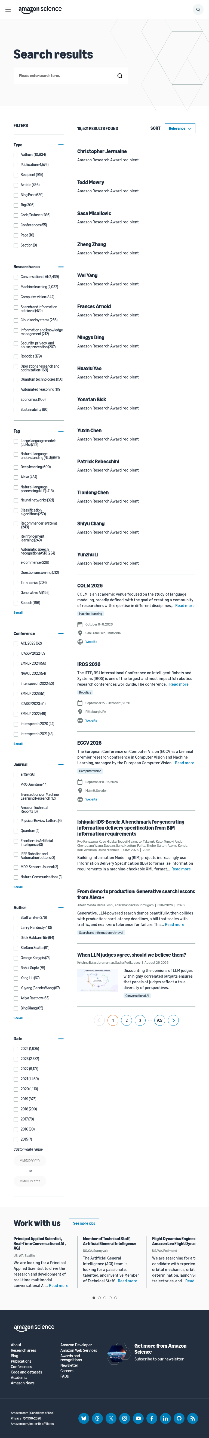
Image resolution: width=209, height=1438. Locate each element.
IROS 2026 (88, 664)
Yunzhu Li (88, 554)
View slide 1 (94, 1298)
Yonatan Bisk (91, 399)
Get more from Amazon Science (160, 1348)
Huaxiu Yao (89, 368)
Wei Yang (87, 275)
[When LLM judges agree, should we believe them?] (97, 980)
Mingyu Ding (90, 337)
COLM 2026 (90, 585)
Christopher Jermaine (102, 151)
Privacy (16, 1418)
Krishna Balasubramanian (95, 962)
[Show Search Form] (198, 9)
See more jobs (84, 1223)
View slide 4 (110, 1298)
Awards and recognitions (71, 1358)
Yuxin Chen (89, 430)
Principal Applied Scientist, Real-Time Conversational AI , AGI (40, 1243)
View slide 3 (104, 1298)
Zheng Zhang (91, 244)
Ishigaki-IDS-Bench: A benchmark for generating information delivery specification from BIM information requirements (130, 827)
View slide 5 (115, 1298)
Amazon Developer (76, 1345)
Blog (14, 1356)
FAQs (64, 1376)
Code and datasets (26, 1372)
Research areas (23, 1350)
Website (91, 641)
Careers (66, 1371)
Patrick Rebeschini (98, 461)
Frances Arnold (94, 306)
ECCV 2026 (89, 743)
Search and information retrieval (101, 933)
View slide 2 (99, 1298)
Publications (21, 1361)
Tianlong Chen (93, 492)
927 (159, 1020)
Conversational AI (137, 996)
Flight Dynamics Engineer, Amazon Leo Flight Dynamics (177, 1241)
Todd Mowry (90, 182)
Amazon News (23, 1383)
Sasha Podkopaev (127, 962)
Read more (185, 605)
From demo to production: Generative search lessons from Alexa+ (136, 894)
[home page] (40, 8)
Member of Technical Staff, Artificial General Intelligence (109, 1241)
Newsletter (69, 1365)
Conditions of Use (41, 1413)
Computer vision (90, 771)
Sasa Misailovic (94, 213)
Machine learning (90, 614)
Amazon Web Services (78, 1350)
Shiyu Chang (90, 523)
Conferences (21, 1367)
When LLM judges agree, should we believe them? (131, 955)
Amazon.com (19, 1413)
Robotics (85, 692)
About (16, 1345)
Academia (19, 1377)
